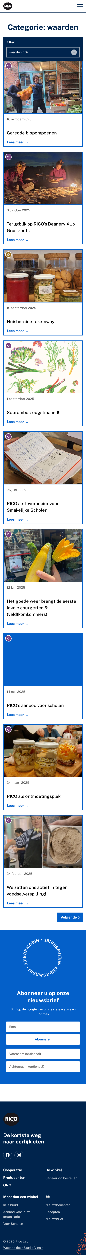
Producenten (14, 1177)
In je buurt (10, 1205)
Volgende (69, 917)
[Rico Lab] (11, 1119)
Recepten (52, 1212)
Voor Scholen (13, 1224)
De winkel (53, 1170)
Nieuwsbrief (54, 1219)
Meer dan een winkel (20, 1197)
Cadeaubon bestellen (61, 1178)
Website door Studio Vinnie (23, 1248)
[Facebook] (7, 1155)
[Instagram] (18, 1155)
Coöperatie (12, 1170)
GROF (8, 1185)
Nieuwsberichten (57, 1205)
